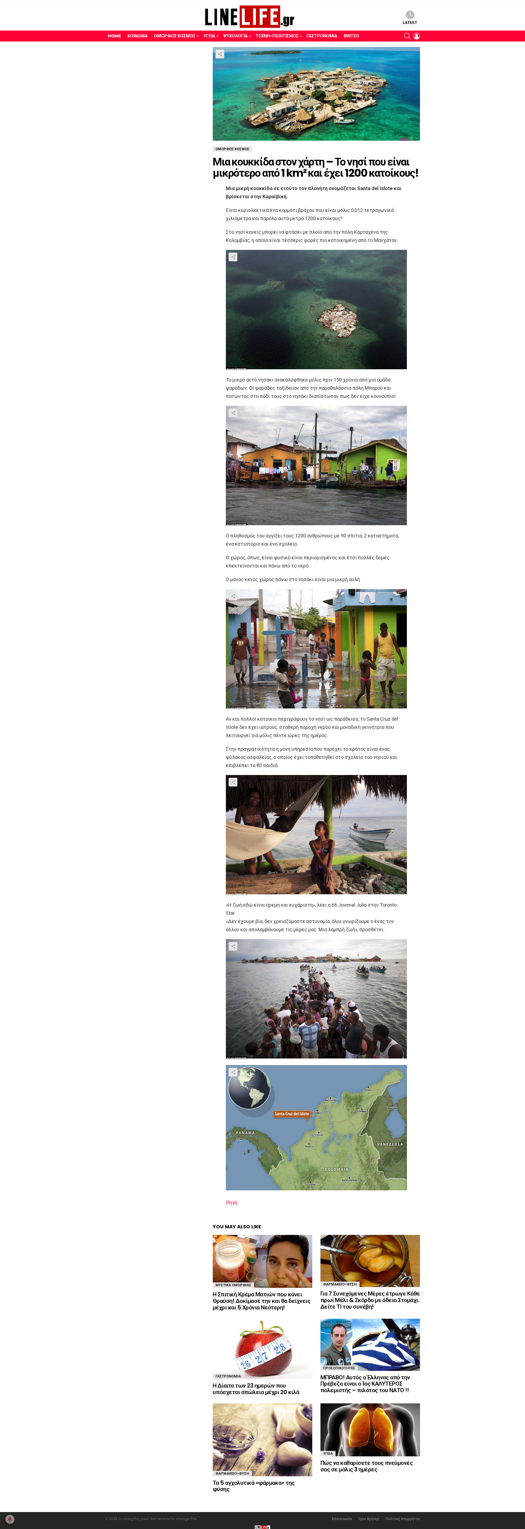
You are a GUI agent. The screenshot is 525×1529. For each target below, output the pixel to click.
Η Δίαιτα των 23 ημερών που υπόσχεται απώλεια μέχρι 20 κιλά (256, 1389)
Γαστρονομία (322, 36)
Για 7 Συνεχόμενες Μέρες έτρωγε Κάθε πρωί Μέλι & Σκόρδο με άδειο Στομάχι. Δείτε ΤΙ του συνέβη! (370, 1300)
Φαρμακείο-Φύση (340, 1284)
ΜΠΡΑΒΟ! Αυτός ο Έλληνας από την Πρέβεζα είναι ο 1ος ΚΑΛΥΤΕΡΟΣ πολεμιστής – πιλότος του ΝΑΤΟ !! (365, 1383)
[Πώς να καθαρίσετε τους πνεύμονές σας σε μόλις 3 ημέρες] (370, 1429)
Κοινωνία (137, 36)
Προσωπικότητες (339, 1368)
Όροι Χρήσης (368, 1519)
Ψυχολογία (235, 36)
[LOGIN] (416, 36)
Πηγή (231, 1202)
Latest (410, 22)
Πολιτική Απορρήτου (403, 1519)
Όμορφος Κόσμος (175, 36)
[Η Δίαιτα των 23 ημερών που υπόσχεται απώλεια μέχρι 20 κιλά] (262, 1349)
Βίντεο (351, 36)
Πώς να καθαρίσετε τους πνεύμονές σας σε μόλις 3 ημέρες (366, 1466)
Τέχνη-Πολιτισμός (277, 36)
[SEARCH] (407, 36)
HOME (114, 36)
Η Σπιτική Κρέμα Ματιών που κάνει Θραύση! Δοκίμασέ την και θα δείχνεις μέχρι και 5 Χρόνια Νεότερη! (261, 1300)
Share (219, 54)
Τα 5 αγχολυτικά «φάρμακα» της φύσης (253, 1486)
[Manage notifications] (9, 1519)
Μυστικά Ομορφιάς (233, 1285)
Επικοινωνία (342, 1519)
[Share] (316, 310)
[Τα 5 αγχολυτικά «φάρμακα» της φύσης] (262, 1439)
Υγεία (209, 36)
